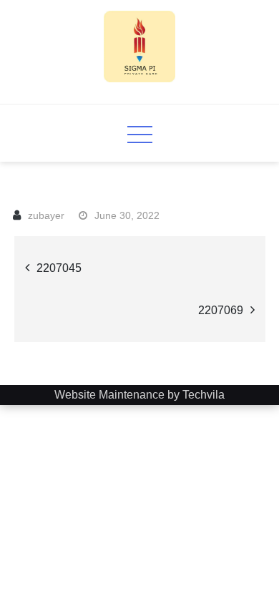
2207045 (59, 268)
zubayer (46, 215)
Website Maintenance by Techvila (139, 395)
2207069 (220, 310)
